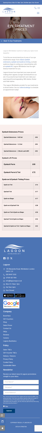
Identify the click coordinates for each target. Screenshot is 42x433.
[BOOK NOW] (2, 421)
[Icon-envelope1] (39, 8)
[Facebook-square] (4, 258)
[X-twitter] (11, 258)
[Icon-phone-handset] (35, 8)
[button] (38, 13)
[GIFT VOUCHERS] (2, 415)
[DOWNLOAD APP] (2, 428)
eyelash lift (9, 66)
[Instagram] (8, 258)
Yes (6, 406)
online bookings (25, 87)
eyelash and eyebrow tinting (20, 62)
